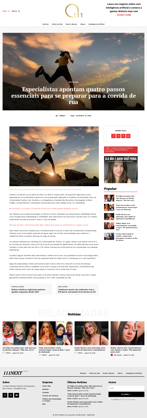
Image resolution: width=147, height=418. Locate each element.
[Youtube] (16, 395)
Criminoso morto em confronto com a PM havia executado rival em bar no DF (77, 290)
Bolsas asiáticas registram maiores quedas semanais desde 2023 (28, 290)
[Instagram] (10, 395)
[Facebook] (113, 136)
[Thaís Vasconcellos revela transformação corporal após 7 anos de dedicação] (109, 207)
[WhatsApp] (128, 136)
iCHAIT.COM (124, 15)
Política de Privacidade (127, 399)
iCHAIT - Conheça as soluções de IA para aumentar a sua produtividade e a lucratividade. (119, 150)
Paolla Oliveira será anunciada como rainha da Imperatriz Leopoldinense (125, 216)
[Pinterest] (123, 136)
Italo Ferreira (118, 355)
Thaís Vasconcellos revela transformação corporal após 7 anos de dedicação (126, 207)
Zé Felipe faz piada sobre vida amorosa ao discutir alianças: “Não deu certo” (125, 198)
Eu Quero (125, 394)
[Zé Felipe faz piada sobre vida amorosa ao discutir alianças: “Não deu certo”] (109, 198)
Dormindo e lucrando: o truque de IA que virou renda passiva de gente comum (45, 208)
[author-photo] (4, 353)
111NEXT (62, 116)
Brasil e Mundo (72, 390)
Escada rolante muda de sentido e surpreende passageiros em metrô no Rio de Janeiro (126, 237)
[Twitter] (118, 136)
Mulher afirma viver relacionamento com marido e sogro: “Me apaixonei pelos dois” (127, 226)
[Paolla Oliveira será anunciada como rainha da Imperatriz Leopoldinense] (109, 216)
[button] (16, 11)
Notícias (73, 82)
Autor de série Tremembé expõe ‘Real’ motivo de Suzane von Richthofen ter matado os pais (50, 225)
